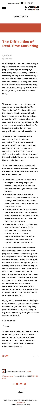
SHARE (5, 356)
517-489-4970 (20, 402)
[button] (4, 8)
